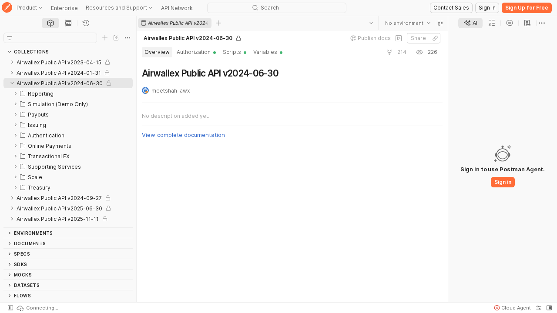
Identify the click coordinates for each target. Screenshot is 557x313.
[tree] (68, 142)
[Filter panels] (9, 37)
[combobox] (408, 23)
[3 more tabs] (542, 23)
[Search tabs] (371, 23)
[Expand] (12, 62)
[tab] (50, 23)
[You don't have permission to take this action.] (218, 23)
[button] (440, 23)
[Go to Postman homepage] (7, 8)
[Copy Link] (435, 38)
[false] (398, 38)
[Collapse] (12, 83)
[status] (37, 307)
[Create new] (105, 38)
